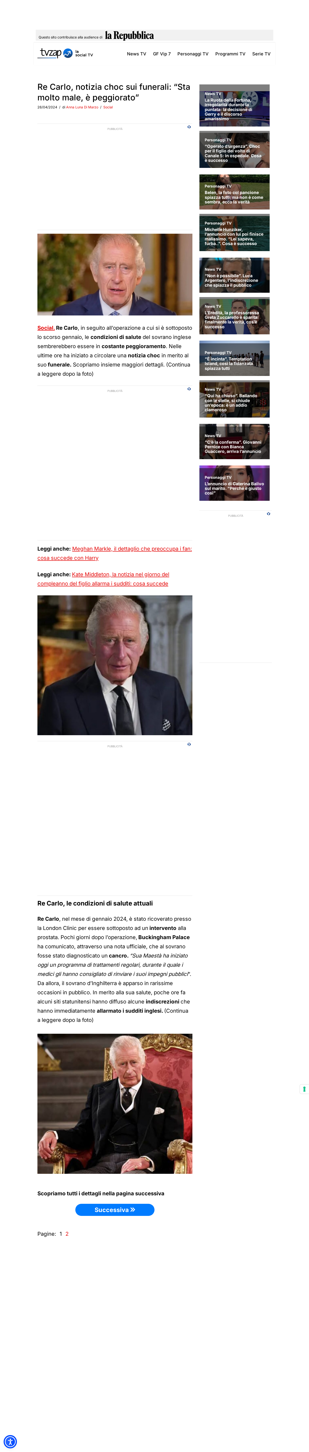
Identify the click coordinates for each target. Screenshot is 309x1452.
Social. (46, 328)
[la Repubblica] (129, 37)
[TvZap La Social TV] (65, 54)
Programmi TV (230, 53)
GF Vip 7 (162, 53)
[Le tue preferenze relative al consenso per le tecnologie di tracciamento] (304, 1089)
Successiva (112, 1209)
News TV (136, 53)
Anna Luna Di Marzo (82, 107)
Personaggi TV (193, 53)
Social (108, 107)
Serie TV (261, 53)
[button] (10, 1441)
